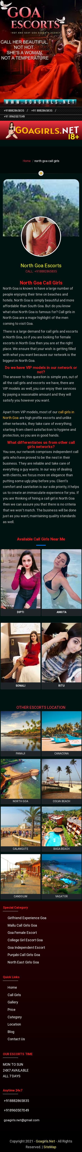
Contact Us (16, 1039)
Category (15, 1017)
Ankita (61, 612)
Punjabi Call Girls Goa (24, 955)
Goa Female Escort (22, 933)
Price (11, 1010)
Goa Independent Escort (26, 947)
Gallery (13, 1002)
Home (27, 161)
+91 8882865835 (41, 110)
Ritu (61, 685)
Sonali (20, 685)
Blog (11, 1032)
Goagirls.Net (45, 1141)
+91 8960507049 (14, 116)
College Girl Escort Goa (25, 940)
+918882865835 (14, 110)
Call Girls (14, 995)
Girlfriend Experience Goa (27, 918)
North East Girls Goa (23, 962)
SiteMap (49, 1147)
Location (14, 1024)
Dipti (20, 612)
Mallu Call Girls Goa (22, 925)
